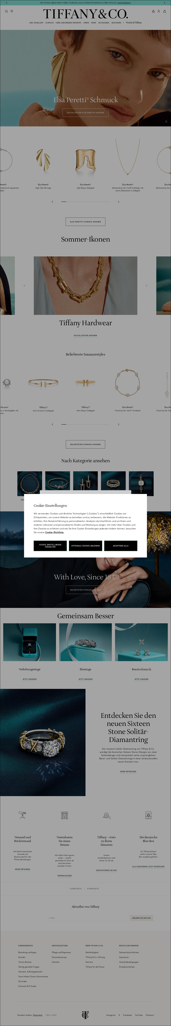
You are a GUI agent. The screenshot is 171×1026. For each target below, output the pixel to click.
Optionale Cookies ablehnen (85, 546)
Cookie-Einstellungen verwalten (50, 546)
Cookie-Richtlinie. (54, 532)
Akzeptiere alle (120, 546)
